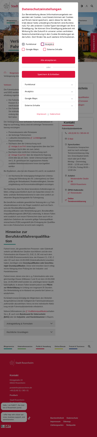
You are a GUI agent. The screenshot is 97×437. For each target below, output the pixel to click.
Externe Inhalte (54, 49)
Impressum (41, 116)
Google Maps (32, 49)
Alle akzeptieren (48, 60)
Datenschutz (55, 116)
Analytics (49, 44)
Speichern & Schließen (48, 74)
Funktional (31, 44)
